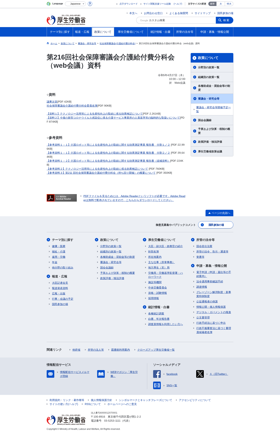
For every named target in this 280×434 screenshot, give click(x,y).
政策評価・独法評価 (210, 141)
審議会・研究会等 (208, 98)
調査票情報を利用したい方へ (165, 324)
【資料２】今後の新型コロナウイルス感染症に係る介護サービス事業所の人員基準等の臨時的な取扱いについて (113, 117)
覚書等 (200, 256)
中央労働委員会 (157, 287)
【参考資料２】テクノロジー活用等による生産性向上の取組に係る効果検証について (97, 168)
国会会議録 (204, 120)
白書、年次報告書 (159, 318)
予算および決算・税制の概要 (214, 130)
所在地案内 (155, 256)
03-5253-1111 (112, 420)
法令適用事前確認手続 (209, 281)
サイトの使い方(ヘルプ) (64, 404)
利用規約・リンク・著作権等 (67, 400)
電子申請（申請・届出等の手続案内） (213, 274)
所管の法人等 (96, 349)
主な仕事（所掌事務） (161, 262)
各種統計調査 (156, 313)
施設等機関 (155, 282)
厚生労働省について (162, 239)
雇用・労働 (58, 256)
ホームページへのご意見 (122, 404)
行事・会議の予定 (62, 298)
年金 (54, 262)
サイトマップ (203, 13)
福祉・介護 (58, 251)
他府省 (76, 349)
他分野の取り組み (62, 267)
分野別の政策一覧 (208, 67)
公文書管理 (203, 317)
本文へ (133, 13)
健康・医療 (58, 246)
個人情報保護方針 (101, 400)
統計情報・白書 (159, 307)
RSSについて (93, 404)
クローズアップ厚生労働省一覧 (156, 349)
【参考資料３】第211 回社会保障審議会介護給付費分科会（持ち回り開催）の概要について (101, 172)
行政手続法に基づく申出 (211, 322)
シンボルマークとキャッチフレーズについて (145, 400)
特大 (229, 3)
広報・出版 (58, 293)
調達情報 (201, 286)
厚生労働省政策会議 (210, 151)
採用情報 (153, 298)
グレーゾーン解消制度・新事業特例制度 (213, 294)
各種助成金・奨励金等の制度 (214, 87)
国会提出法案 (204, 246)
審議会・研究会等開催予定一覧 (213, 109)
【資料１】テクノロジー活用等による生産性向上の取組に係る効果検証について (95, 113)
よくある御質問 (178, 13)
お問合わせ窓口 (153, 13)
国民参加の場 (225, 13)
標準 (212, 3)
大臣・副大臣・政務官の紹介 (165, 246)
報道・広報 (59, 276)
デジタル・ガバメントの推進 (213, 312)
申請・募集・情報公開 (211, 265)
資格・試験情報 (157, 292)
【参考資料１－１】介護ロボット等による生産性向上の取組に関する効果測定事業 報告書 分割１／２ (108, 144)
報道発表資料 (60, 288)
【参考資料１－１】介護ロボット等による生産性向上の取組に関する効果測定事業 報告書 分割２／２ (108, 152)
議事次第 (52, 101)
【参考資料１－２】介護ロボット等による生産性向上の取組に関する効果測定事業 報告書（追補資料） (108, 160)
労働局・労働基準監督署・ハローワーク (165, 274)
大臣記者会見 (60, 282)
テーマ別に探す (62, 239)
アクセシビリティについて (195, 400)
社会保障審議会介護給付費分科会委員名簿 (72, 105)
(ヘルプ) (178, 3)
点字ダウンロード (128, 3)
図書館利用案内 (120, 349)
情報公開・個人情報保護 (211, 306)
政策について (208, 58)
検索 (226, 20)
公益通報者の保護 (207, 301)
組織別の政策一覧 (208, 77)
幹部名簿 (153, 251)
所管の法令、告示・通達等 (212, 251)
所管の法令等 (205, 239)
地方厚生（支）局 (159, 267)
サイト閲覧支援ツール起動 (157, 3)
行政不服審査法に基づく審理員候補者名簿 (213, 330)
